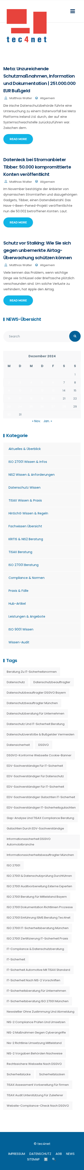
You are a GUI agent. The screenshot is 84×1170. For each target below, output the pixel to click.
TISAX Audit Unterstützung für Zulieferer (35, 1095)
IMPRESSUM (16, 1154)
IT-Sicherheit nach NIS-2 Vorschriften (33, 980)
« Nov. (36, 421)
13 (53, 390)
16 (9, 398)
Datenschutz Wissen (25, 487)
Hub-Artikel (17, 603)
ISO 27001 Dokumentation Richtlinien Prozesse (40, 907)
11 (31, 390)
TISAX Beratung (20, 552)
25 (31, 406)
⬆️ (46, 1159)
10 (20, 390)
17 (20, 398)
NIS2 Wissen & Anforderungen (32, 474)
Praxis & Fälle (18, 590)
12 (42, 390)
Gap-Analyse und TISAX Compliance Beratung (40, 818)
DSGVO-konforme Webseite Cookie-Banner (39, 755)
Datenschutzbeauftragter (51, 682)
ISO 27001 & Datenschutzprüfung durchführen (39, 876)
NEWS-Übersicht (23, 319)
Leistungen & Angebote (27, 616)
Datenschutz (16, 682)
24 (20, 406)
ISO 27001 (13, 865)
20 (53, 398)
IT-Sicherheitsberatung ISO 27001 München (38, 1001)
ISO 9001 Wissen (21, 629)
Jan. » (47, 421)
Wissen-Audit (19, 642)
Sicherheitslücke (19, 1074)
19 (42, 398)
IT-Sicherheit (16, 959)
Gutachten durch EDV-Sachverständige (35, 828)
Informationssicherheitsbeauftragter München (40, 855)
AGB (59, 1154)
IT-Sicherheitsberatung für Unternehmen (36, 991)
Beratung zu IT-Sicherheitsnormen (32, 672)
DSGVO (43, 745)
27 (53, 406)
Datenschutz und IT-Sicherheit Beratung (36, 724)
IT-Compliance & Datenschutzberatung (35, 949)
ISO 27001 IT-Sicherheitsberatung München (38, 928)
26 (42, 406)
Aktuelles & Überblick (25, 449)
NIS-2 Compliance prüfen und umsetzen (36, 1022)
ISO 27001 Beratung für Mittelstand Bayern (37, 897)
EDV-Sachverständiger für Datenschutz (35, 776)
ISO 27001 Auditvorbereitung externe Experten (39, 886)
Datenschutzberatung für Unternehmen (35, 713)
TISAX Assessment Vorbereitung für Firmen (38, 1085)
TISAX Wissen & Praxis (25, 500)
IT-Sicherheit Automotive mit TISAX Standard (38, 970)
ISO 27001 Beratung (24, 565)
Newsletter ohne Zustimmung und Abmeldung (40, 1011)
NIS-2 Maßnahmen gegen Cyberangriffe (36, 1032)
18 (31, 398)
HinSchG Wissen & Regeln (28, 513)
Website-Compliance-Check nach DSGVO (38, 1106)
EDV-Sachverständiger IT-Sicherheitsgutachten (41, 807)
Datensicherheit (18, 745)
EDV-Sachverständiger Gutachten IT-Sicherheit (41, 797)
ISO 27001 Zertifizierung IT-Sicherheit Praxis (37, 938)
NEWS (70, 1154)
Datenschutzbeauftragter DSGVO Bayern (36, 692)
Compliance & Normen (27, 578)
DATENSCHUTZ (40, 1154)
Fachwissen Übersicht (25, 526)
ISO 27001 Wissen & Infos (28, 462)
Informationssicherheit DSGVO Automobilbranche (29, 842)
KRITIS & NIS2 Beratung (26, 539)
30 (9, 414)
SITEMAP (33, 1159)
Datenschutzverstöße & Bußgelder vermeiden (40, 734)
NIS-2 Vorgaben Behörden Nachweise (34, 1053)
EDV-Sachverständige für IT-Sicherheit (35, 766)
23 (9, 406)
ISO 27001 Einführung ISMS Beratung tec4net (38, 917)
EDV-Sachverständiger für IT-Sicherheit (35, 787)
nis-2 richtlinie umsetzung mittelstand (34, 1043)
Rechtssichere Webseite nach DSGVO (34, 1064)
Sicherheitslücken (52, 1074)
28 (64, 406)
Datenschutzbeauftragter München (32, 703)
